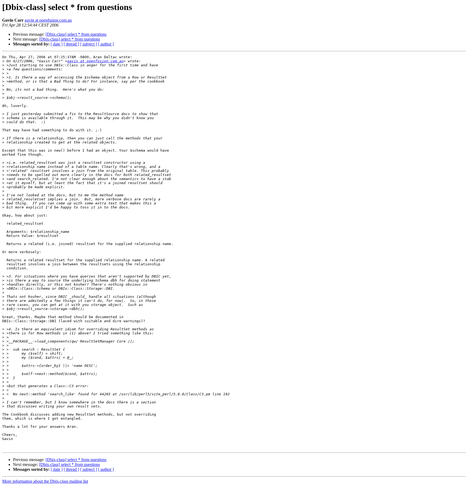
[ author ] (106, 44)
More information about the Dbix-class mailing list (45, 481)
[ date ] (57, 44)
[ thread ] (71, 44)
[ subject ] (88, 44)
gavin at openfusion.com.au (48, 20)
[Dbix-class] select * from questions (76, 34)
